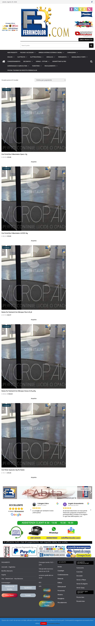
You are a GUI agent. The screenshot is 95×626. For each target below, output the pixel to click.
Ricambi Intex (80, 601)
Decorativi (79, 576)
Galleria (46, 596)
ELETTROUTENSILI (35, 57)
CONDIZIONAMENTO (13, 61)
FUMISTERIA (36, 66)
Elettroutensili (62, 586)
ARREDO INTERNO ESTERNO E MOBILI (50, 52)
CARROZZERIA (71, 52)
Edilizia (60, 582)
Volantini (47, 590)
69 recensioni (19, 511)
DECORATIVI (27, 61)
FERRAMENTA (62, 57)
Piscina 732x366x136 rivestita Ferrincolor (22, 70)
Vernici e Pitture (81, 580)
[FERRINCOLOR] (3, 61)
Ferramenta (61, 590)
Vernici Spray (80, 587)
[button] (35, 52)
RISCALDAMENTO (50, 66)
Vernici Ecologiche (82, 583)
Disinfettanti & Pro (59, 61)
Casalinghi (61, 570)
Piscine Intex (80, 597)
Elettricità (60, 578)
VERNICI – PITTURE (41, 61)
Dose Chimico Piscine (47, 604)
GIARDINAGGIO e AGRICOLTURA (17, 66)
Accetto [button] (43, 623)
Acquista (33, 162)
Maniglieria (61, 598)
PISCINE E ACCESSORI (27, 52)
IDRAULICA (49, 57)
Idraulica (60, 594)
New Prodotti (12, 52)
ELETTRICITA (21, 57)
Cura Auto (79, 572)
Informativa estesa (53, 623)
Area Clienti (9, 595)
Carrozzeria (80, 568)
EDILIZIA (10, 57)
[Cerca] (91, 45)
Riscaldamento (62, 602)
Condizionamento (63, 574)
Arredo (60, 566)
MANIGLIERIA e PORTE (79, 57)
